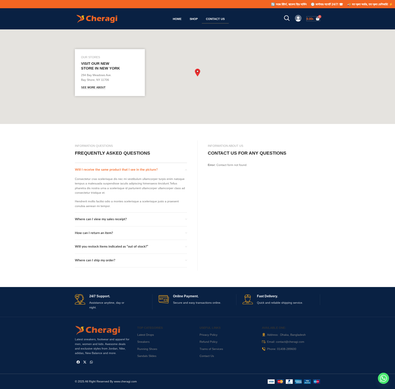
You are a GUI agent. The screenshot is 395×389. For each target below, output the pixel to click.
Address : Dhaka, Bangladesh (286, 334)
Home (177, 19)
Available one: (274, 327)
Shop (194, 19)
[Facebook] (78, 362)
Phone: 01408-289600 (281, 349)
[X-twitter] (84, 362)
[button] (197, 72)
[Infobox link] (113, 302)
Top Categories (150, 327)
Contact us (215, 19)
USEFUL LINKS (210, 327)
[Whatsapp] (91, 362)
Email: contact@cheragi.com (285, 341)
